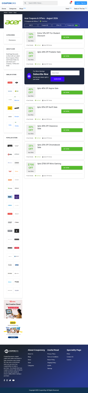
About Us (30, 354)
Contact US (70, 356)
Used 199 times (47, 175)
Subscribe (57, 79)
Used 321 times (47, 64)
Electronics (12, 40)
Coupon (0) (45, 25)
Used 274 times (47, 138)
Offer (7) (58, 25)
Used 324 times (47, 45)
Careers (69, 359)
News (29, 359)
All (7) (31, 25)
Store (10, 12)
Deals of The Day (80, 8)
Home (5, 12)
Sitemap (49, 368)
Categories (12, 8)
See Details (30, 45)
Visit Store (13, 22)
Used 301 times (47, 100)
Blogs (23, 8)
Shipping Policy (51, 362)
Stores (4, 8)
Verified (38, 45)
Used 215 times (47, 157)
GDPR (49, 365)
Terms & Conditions (52, 356)
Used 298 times (47, 119)
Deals (69, 8)
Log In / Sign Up (81, 3)
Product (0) (72, 25)
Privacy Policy (51, 354)
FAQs (68, 354)
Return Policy (51, 359)
